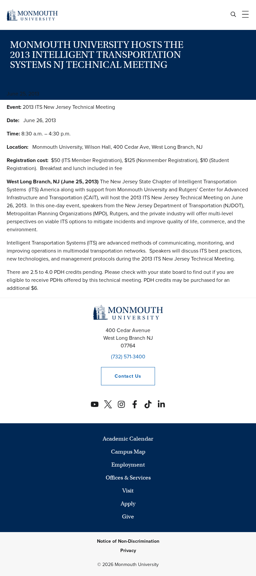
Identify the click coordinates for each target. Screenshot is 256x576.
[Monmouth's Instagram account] (121, 404)
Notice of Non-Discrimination (128, 541)
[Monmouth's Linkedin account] (161, 404)
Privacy (128, 550)
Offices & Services (128, 477)
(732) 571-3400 (128, 356)
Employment (128, 464)
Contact (121, 376)
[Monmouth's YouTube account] (95, 404)
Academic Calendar (128, 438)
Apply (128, 503)
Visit (128, 490)
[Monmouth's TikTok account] (148, 404)
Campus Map (128, 451)
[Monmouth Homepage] (32, 14)
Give (128, 516)
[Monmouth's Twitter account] (108, 404)
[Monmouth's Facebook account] (135, 404)
